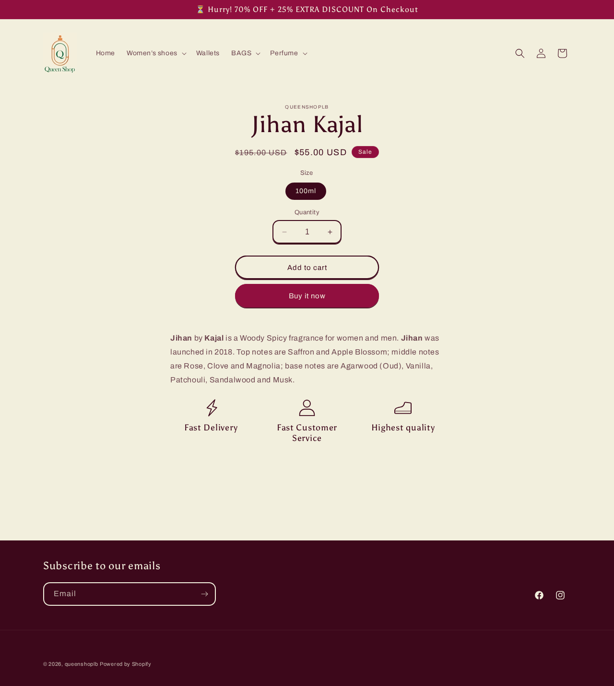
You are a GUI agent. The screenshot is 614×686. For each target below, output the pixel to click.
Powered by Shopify (126, 664)
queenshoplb (81, 664)
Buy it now (307, 296)
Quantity (307, 212)
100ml (305, 191)
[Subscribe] (204, 594)
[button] (155, 53)
